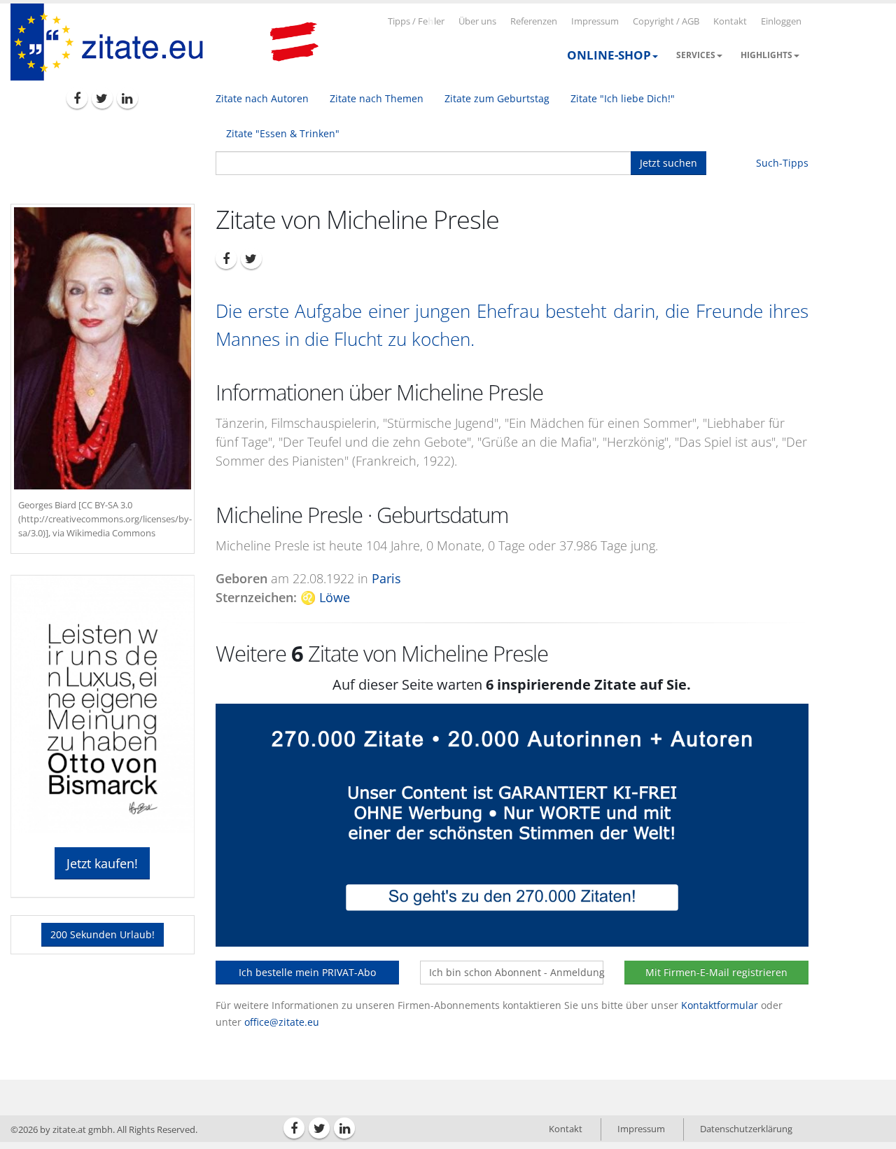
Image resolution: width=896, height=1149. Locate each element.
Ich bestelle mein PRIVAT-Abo (307, 972)
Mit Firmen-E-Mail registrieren (716, 972)
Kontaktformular (719, 1005)
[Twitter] (102, 98)
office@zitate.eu (281, 1022)
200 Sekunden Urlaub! (102, 934)
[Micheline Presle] (102, 348)
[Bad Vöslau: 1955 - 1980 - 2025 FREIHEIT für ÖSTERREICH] (294, 42)
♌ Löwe (325, 597)
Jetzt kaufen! (102, 863)
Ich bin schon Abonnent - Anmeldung (516, 972)
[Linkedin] (127, 98)
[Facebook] (77, 98)
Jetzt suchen (668, 162)
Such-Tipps (782, 162)
